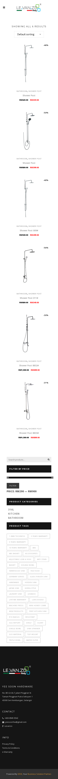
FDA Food (35, 571)
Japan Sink (14, 588)
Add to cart (19, 100)
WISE (20, 774)
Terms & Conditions (11, 748)
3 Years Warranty (39, 536)
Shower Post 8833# (29, 433)
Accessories (31, 553)
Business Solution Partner (39, 774)
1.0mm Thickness (17, 536)
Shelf (29, 623)
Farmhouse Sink (17, 571)
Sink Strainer (33, 629)
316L (11, 509)
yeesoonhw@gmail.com (15, 722)
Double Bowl (27, 565)
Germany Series (16, 577)
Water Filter (32, 640)
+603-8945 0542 (11, 718)
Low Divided (38, 600)
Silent (40, 623)
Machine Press (16, 605)
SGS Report (14, 623)
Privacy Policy (8, 744)
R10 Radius (14, 617)
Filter (13, 486)
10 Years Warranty (18, 548)
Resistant (30, 617)
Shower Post (34, 91)
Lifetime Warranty (17, 600)
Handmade (14, 582)
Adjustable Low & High (20, 559)
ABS (34, 548)
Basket (12, 565)
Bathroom (22, 91)
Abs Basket (14, 553)
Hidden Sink (31, 582)
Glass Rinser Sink (39, 577)
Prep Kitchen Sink (38, 611)
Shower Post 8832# (29, 365)
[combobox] (29, 34)
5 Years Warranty (17, 542)
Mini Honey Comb (37, 605)
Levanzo (32, 594)
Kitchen (14, 513)
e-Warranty (7, 752)
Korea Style (30, 588)
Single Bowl (15, 629)
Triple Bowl (15, 640)
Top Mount (32, 634)
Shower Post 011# (29, 298)
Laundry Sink (15, 594)
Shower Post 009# (29, 230)
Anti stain (42, 559)
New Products (16, 611)
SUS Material (15, 634)
